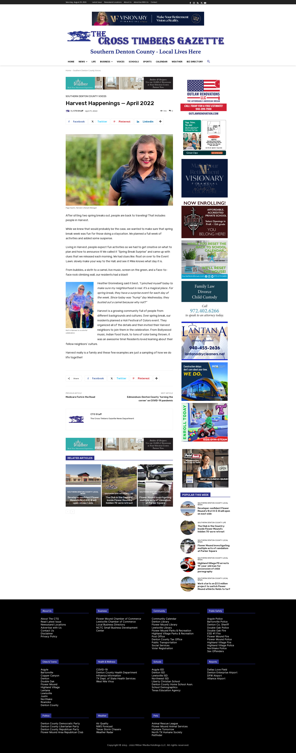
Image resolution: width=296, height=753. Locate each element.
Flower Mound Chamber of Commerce (118, 618)
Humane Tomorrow (163, 729)
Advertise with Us (51, 627)
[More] (160, 121)
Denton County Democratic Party (60, 723)
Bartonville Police (217, 621)
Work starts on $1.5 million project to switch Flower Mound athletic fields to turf (214, 586)
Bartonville (47, 672)
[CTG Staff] (68, 111)
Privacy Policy (49, 636)
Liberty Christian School (166, 681)
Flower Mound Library (164, 624)
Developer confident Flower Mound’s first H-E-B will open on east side (83, 500)
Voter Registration (162, 648)
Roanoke (46, 702)
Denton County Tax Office (167, 639)
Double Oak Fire (216, 630)
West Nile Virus (105, 681)
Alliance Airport (216, 678)
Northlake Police (217, 648)
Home (68, 70)
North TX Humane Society (167, 732)
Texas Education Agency (166, 690)
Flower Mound (49, 684)
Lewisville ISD (160, 675)
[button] (208, 61)
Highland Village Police (220, 645)
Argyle (44, 669)
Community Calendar (164, 618)
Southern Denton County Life (119, 494)
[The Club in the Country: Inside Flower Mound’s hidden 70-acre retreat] (119, 485)
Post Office (158, 636)
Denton (45, 678)
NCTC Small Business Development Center (117, 629)
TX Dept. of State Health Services (116, 678)
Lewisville (46, 693)
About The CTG (50, 618)
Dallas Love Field (217, 669)
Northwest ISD (160, 678)
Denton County (49, 705)
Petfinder (157, 735)
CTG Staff (78, 111)
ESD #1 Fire (214, 633)
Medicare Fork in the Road (80, 397)
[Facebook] (190, 2)
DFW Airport (214, 675)
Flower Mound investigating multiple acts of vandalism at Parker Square (155, 500)
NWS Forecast (104, 726)
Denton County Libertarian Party (60, 726)
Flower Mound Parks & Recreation (171, 630)
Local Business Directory (110, 624)
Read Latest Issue (51, 621)
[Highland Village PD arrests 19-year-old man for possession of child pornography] (187, 564)
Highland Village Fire (219, 642)
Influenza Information (108, 675)
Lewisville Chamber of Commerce (116, 621)
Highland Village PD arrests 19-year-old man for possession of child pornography (213, 567)
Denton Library (160, 621)
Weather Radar (104, 732)
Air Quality (102, 723)
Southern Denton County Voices (87, 70)
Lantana (45, 690)
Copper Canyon (50, 675)
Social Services (160, 645)
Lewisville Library (162, 627)
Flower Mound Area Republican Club (62, 732)
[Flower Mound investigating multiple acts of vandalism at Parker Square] (155, 485)
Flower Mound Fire (218, 636)
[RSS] (198, 2)
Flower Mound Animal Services (170, 726)
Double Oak (47, 681)
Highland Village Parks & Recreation (172, 633)
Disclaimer (47, 633)
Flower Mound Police (219, 639)
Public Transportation (164, 642)
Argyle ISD (158, 669)
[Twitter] (201, 2)
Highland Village (50, 687)
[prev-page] (68, 512)
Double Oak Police (218, 627)
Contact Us (47, 630)
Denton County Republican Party (60, 729)
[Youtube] (205, 2)
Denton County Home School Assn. (172, 684)
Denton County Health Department (116, 672)
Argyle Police (215, 618)
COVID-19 (102, 669)
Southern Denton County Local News (82, 493)
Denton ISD (158, 672)
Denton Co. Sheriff (218, 624)
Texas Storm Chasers (108, 729)
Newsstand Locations (53, 624)
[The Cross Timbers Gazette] (148, 42)
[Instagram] (194, 2)
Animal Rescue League (165, 723)
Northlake (46, 699)
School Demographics (164, 687)
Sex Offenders (215, 651)
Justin (44, 696)
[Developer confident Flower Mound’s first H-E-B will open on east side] (83, 485)
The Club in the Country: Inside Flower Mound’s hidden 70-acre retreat (119, 500)
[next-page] (72, 512)
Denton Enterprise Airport (222, 672)
